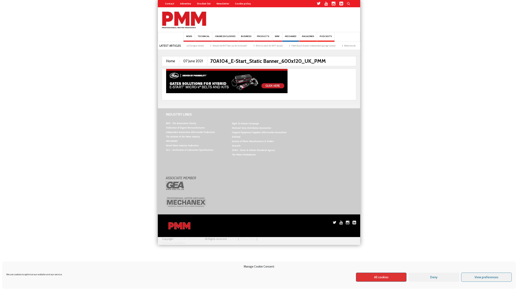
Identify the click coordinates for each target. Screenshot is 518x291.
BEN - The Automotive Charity (181, 123)
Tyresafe (236, 145)
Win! (277, 36)
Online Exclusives (225, 36)
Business (246, 36)
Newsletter (223, 3)
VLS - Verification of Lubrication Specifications (189, 149)
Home (170, 61)
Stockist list (204, 3)
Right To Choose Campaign (245, 123)
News (189, 36)
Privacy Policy (247, 238)
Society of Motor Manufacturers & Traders (253, 141)
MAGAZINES (308, 36)
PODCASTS (326, 36)
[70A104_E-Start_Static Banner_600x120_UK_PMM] (227, 80)
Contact (169, 3)
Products (263, 36)
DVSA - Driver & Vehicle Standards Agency (253, 150)
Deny (433, 277)
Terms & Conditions (173, 243)
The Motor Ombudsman (244, 154)
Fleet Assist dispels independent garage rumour (306, 45)
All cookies (381, 277)
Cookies (233, 238)
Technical (203, 36)
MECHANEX (172, 140)
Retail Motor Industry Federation (182, 145)
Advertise (185, 3)
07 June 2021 (193, 61)
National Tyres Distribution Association (251, 127)
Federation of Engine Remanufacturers (185, 127)
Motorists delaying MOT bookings (352, 45)
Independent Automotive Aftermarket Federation (190, 132)
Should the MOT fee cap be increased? (222, 45)
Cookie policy (243, 3)
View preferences (486, 277)
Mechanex (290, 36)
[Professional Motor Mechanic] (184, 19)
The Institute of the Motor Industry (183, 136)
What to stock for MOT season (262, 45)
